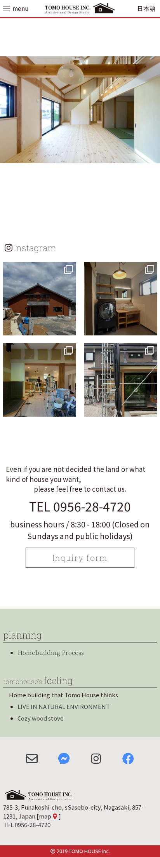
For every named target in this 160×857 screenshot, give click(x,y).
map (45, 816)
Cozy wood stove (40, 718)
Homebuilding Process (50, 652)
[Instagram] (69, 328)
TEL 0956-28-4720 (80, 506)
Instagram (35, 247)
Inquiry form (80, 558)
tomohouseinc (39, 269)
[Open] (40, 298)
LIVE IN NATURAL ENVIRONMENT (63, 706)
